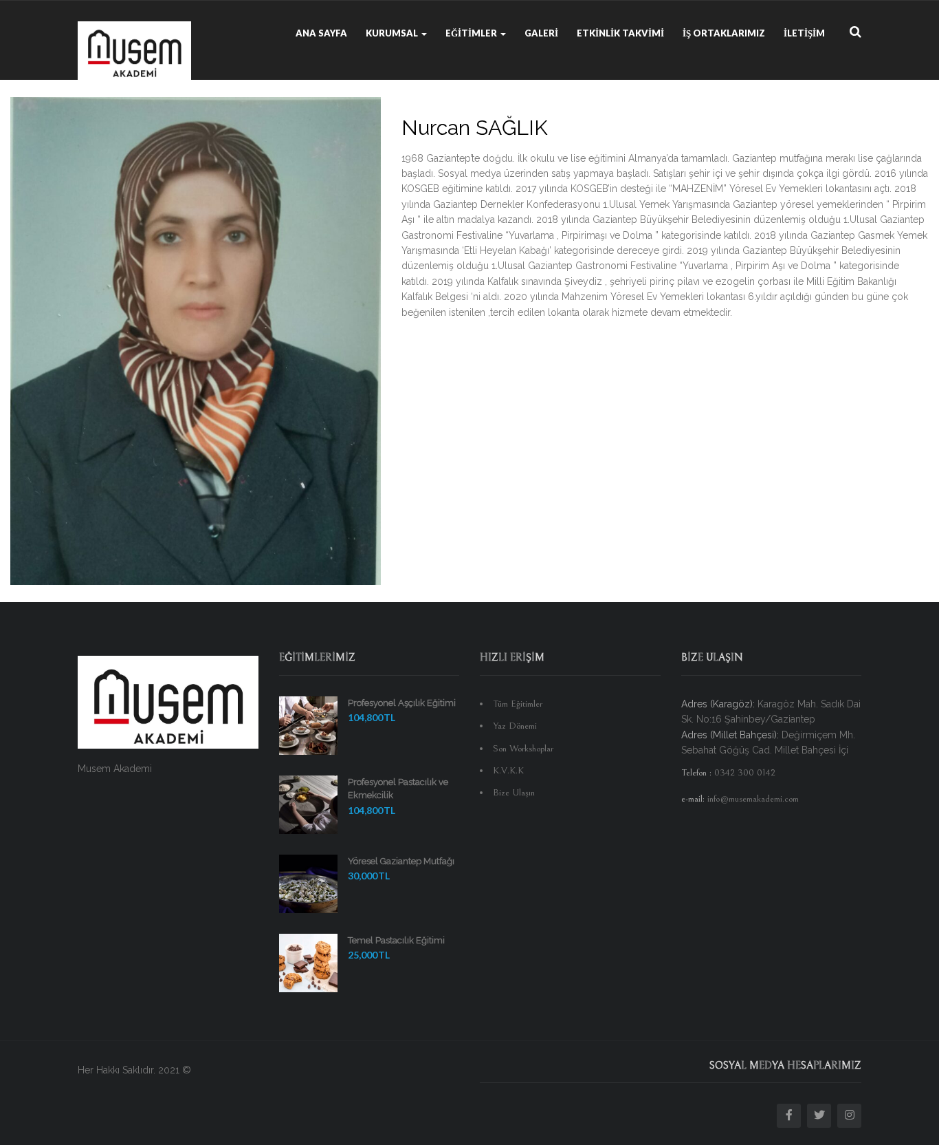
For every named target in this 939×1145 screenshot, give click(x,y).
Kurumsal (393, 33)
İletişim (804, 33)
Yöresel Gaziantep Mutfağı (401, 861)
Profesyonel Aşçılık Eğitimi (402, 703)
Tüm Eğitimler (517, 703)
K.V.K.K (508, 770)
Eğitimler (472, 33)
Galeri (541, 33)
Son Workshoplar (523, 748)
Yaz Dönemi (515, 725)
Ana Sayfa (321, 33)
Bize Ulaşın (514, 792)
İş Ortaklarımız (724, 33)
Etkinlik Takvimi (620, 33)
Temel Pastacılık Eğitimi (396, 940)
